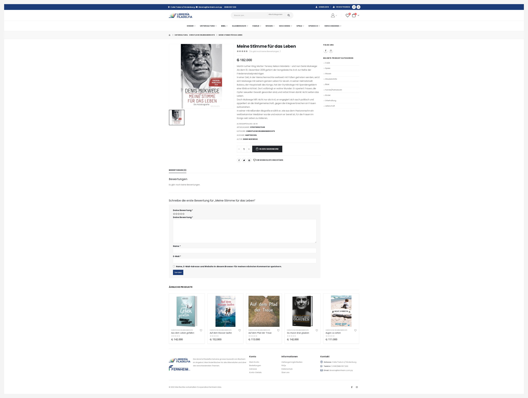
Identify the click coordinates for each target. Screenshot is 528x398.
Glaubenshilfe (239, 26)
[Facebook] (354, 7)
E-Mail (177, 256)
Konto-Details (255, 372)
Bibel (327, 84)
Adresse (253, 369)
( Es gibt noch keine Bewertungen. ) (265, 51)
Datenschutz (287, 369)
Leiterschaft (330, 106)
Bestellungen (255, 365)
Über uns (285, 372)
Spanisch (313, 26)
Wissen (328, 73)
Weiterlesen (352, 300)
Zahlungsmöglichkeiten (291, 362)
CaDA (327, 63)
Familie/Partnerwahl (333, 90)
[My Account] (333, 15)
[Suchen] (289, 15)
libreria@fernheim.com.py (341, 370)
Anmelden (324, 7)
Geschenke (284, 26)
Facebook (239, 160)
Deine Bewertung (183, 210)
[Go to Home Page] (170, 35)
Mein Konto (254, 362)
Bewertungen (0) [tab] (177, 170)
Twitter (244, 160)
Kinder (327, 95)
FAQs (283, 365)
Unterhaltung (330, 100)
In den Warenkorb (268, 149)
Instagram (331, 51)
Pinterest (249, 160)
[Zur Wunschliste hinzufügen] (201, 330)
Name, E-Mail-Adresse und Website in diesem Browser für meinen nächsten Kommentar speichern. (229, 266)
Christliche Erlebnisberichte (260, 131)
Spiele (299, 26)
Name (177, 246)
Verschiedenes (331, 26)
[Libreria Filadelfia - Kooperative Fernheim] (180, 15)
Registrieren (343, 7)
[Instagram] (358, 7)
